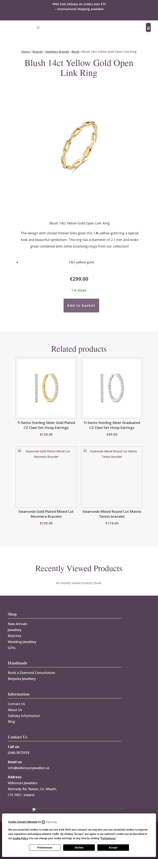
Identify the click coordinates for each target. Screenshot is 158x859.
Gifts (12, 647)
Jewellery (14, 630)
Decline (79, 847)
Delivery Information (24, 715)
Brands (38, 52)
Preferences (44, 847)
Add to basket (81, 305)
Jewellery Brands (57, 52)
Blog (11, 721)
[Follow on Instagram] (83, 16)
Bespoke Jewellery (22, 678)
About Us (15, 710)
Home (25, 52)
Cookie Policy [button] (20, 838)
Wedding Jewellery (22, 642)
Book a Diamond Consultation (31, 672)
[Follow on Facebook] (75, 16)
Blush (75, 52)
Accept (113, 847)
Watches (14, 636)
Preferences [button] (108, 838)
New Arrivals (17, 624)
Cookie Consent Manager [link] (22, 821)
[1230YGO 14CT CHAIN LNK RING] (79, 210)
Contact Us (16, 704)
